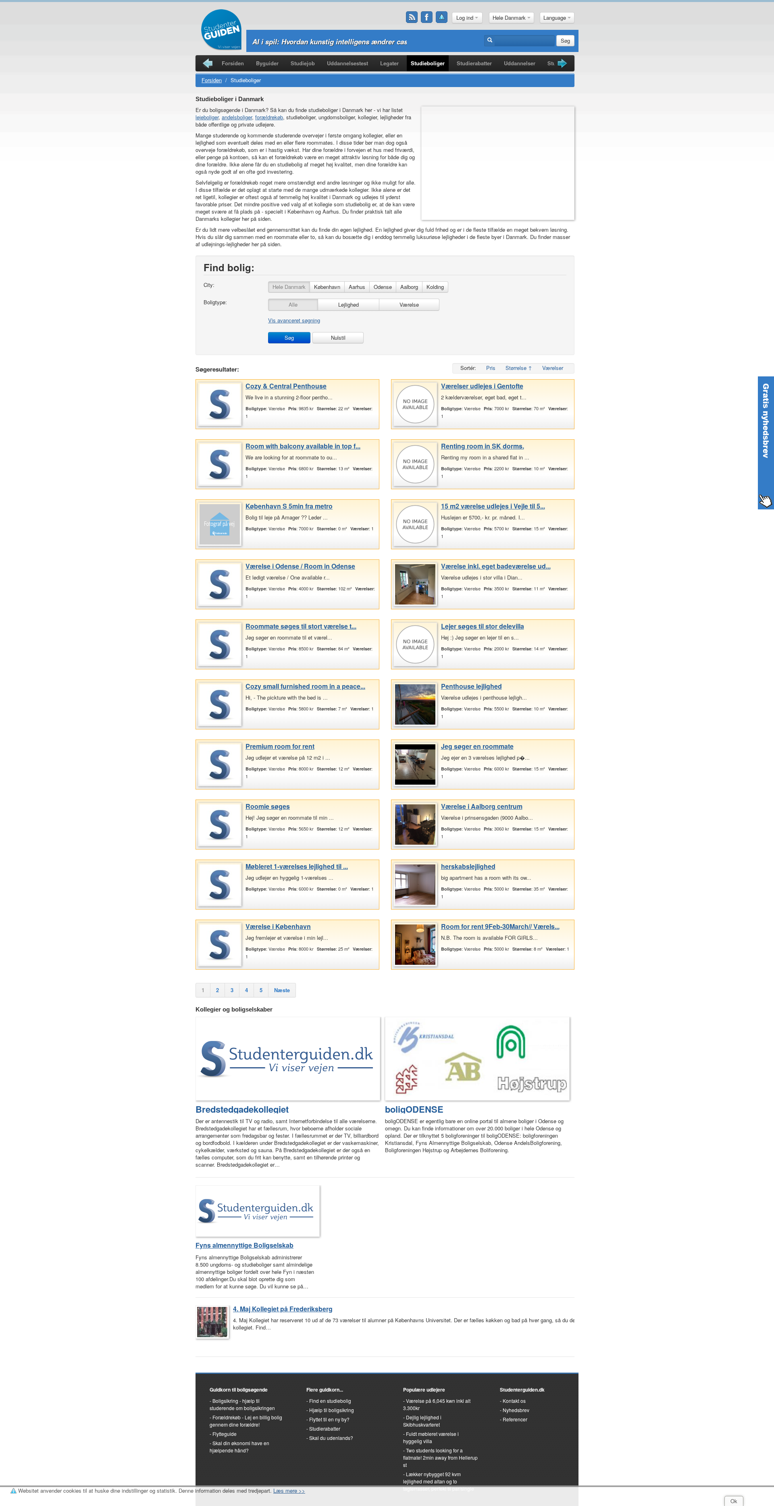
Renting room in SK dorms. (482, 446)
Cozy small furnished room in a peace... (305, 686)
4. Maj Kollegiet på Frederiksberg (283, 1308)
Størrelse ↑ (519, 368)
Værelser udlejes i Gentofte (482, 386)
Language (555, 17)
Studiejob (303, 63)
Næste (282, 990)
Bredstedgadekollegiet (242, 1109)
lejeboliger (207, 117)
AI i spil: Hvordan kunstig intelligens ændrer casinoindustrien (351, 41)
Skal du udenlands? (331, 1437)
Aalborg (409, 287)
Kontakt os (514, 1400)
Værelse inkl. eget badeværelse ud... (496, 566)
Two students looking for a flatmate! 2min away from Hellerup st (440, 1457)
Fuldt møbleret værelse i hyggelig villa (431, 1437)
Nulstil (338, 337)
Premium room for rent (280, 746)
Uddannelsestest (347, 63)
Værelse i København (278, 926)
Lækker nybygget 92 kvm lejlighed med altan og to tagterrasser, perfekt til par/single (438, 1481)
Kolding (435, 287)
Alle (293, 304)
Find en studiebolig (330, 1400)
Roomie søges (268, 806)
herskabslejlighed (468, 866)
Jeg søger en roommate (477, 746)
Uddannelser (519, 63)
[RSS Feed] (412, 17)
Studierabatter (474, 63)
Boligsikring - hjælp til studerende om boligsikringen (242, 1404)
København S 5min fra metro (289, 506)
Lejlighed (348, 304)
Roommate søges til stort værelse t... (301, 626)
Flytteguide (224, 1433)
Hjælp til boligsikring (331, 1409)
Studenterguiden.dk (522, 1389)
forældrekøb (269, 117)
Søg (565, 40)
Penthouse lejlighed (471, 686)
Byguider (267, 63)
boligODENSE (414, 1109)
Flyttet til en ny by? (329, 1419)
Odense (383, 287)
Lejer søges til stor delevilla (482, 626)
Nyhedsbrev (516, 1409)
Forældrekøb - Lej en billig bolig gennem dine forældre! (246, 1421)
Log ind (465, 17)
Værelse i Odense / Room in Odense (300, 566)
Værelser (552, 368)
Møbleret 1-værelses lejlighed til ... (297, 866)
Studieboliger (428, 63)
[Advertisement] (498, 163)
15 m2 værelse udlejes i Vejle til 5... (493, 506)
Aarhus (357, 287)
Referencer (515, 1419)
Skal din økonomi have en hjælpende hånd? (239, 1447)
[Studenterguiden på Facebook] (427, 17)
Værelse (409, 304)
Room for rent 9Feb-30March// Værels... (500, 926)
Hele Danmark (510, 17)
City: (209, 285)
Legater (389, 63)
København (327, 287)
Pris (490, 368)
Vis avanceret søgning (294, 320)
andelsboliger (237, 117)
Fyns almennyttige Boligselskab (244, 1245)
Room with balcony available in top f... (303, 446)
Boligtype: (215, 302)
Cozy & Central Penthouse (286, 386)
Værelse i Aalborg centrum (481, 806)
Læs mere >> (289, 1490)
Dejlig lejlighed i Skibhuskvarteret (422, 1421)
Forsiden (233, 63)
